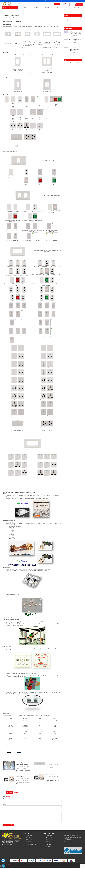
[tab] (9, 792)
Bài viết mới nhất (68, 28)
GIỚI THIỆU (29, 837)
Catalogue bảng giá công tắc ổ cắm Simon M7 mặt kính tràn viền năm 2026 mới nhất (75, 32)
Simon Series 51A (35, 17)
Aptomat (65, 62)
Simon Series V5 (50, 763)
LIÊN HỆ (49, 841)
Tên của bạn (6, 798)
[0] (64, 4)
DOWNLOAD (49, 846)
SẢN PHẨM (29, 839)
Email (4, 804)
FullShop (10, 864)
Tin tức (66, 18)
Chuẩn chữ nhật (71, 62)
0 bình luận (74, 35)
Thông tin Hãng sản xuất (69, 20)
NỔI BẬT (5, 7)
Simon (30, 17)
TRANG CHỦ (29, 835)
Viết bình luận (7, 810)
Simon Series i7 (50, 774)
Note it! (15, 753)
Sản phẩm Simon (10, 11)
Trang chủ (4, 11)
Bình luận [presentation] (9, 792)
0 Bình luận (43, 17)
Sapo (13, 864)
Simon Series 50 (20, 776)
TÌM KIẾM (49, 844)
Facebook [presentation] (16, 792)
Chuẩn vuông (78, 62)
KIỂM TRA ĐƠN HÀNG (31, 844)
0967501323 (68, 839)
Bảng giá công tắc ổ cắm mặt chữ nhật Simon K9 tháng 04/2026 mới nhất (75, 41)
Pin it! (12, 753)
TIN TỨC (29, 841)
